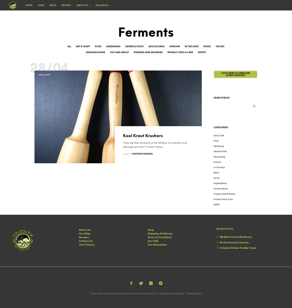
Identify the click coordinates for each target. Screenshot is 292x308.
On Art (220, 47)
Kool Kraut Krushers (143, 136)
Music (207, 47)
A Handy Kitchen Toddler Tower (238, 247)
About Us (82, 5)
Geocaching (156, 47)
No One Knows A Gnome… (235, 242)
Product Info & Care (180, 52)
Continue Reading (142, 154)
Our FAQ (153, 240)
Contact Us (86, 240)
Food (98, 47)
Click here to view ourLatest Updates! (235, 74)
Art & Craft (83, 47)
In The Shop (192, 47)
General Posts (134, 47)
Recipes (66, 5)
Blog (53, 5)
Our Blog (84, 233)
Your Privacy (87, 244)
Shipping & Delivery (160, 233)
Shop (41, 5)
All (69, 47)
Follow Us (102, 5)
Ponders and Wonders (148, 52)
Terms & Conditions (160, 237)
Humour (174, 47)
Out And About (119, 52)
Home (28, 5)
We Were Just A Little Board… (236, 236)
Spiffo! (202, 52)
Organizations (95, 52)
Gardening (113, 47)
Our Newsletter (157, 244)
